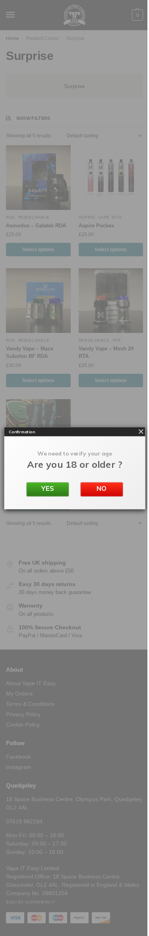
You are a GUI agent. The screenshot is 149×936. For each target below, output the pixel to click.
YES (47, 488)
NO (102, 488)
